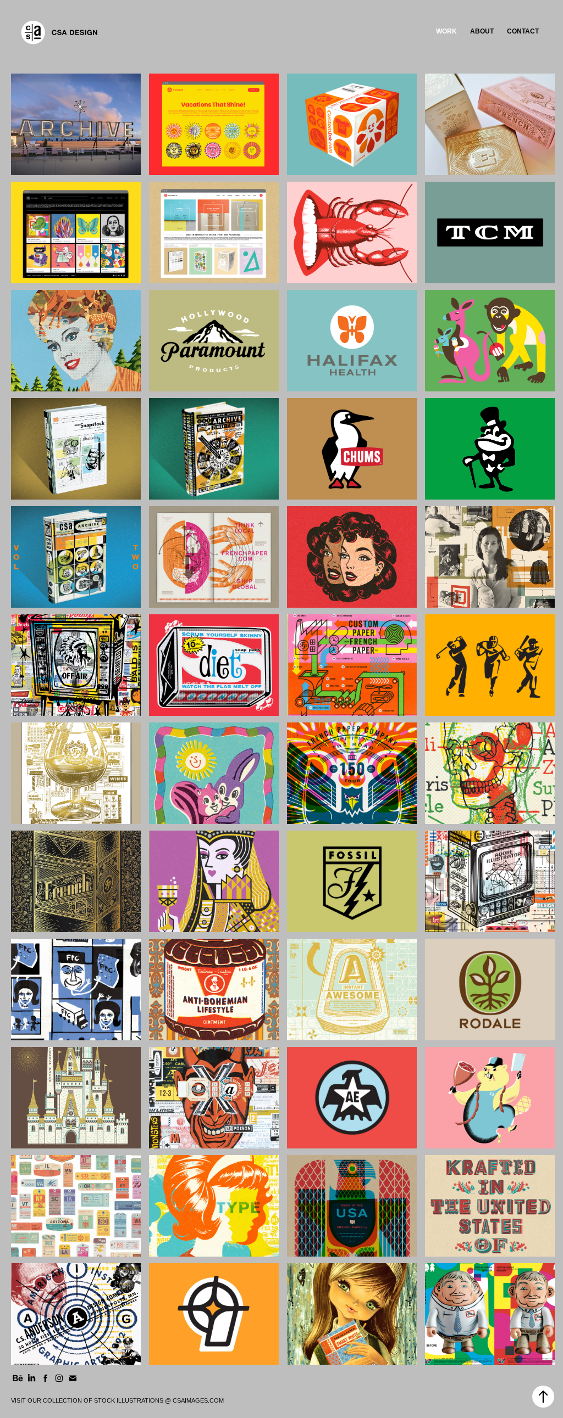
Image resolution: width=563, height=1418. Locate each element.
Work (446, 31)
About (482, 31)
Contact (523, 31)
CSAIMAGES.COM (198, 1400)
